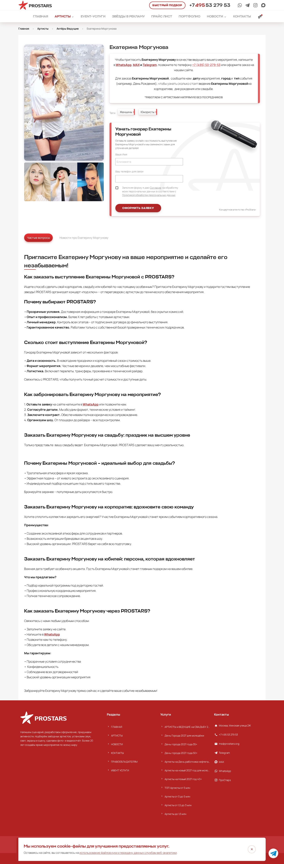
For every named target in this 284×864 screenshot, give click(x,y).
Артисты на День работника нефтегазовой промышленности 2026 (187, 761)
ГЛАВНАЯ (116, 727)
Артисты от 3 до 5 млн (177, 796)
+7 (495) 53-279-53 (206, 65)
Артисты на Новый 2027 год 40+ (183, 779)
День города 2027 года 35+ (181, 744)
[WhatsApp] (239, 5)
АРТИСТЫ (117, 735)
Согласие (155, 187)
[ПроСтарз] (255, 5)
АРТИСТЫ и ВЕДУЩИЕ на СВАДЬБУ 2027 (187, 727)
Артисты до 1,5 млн (175, 814)
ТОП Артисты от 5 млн (177, 788)
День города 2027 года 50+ (181, 753)
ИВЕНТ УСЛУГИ (120, 770)
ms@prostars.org (229, 743)
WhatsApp (124, 65)
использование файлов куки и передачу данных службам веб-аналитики (128, 853)
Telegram (150, 65)
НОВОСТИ (117, 744)
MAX (136, 65)
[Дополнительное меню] (260, 16)
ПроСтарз (225, 780)
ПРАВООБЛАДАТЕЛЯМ (124, 761)
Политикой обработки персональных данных (148, 195)
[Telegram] (247, 5)
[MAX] (263, 5)
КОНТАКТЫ (117, 753)
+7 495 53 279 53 (228, 734)
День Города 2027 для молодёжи (184, 735)
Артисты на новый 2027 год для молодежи (187, 770)
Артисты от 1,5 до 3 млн (178, 805)
